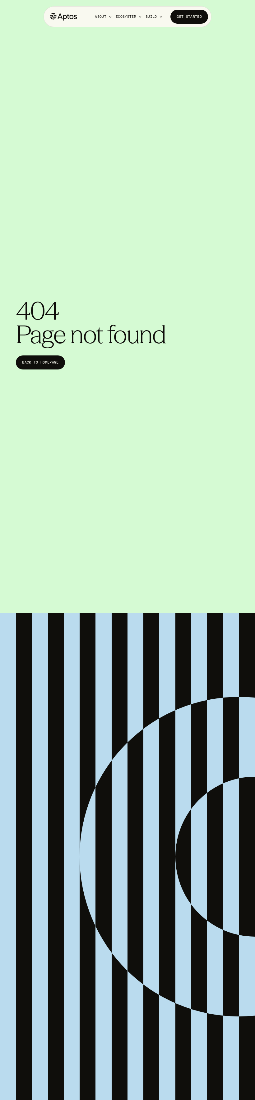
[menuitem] (104, 17)
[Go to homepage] (63, 16)
